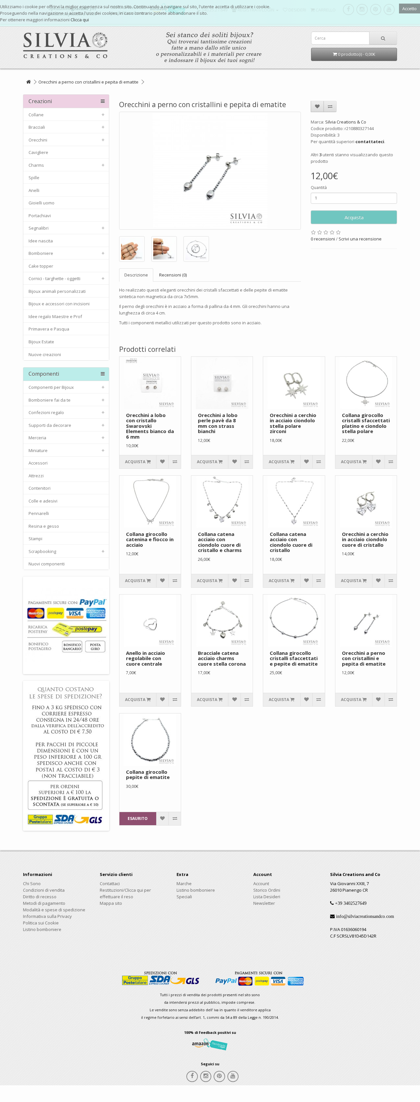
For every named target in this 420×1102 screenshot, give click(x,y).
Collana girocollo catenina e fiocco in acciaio (150, 539)
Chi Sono (32, 883)
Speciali (184, 897)
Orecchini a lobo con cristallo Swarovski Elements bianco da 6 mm (150, 426)
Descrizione (136, 275)
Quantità (319, 187)
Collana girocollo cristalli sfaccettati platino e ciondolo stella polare (366, 423)
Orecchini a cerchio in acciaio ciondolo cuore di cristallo (365, 539)
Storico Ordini (266, 890)
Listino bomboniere (42, 929)
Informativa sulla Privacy (47, 916)
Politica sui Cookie (41, 923)
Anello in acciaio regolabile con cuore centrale (145, 658)
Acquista (354, 217)
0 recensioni (323, 239)
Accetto (409, 8)
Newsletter (264, 903)
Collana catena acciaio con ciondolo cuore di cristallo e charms (220, 542)
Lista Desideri (266, 897)
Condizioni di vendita (44, 890)
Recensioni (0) (173, 275)
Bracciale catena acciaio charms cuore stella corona (222, 658)
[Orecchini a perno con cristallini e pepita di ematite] (210, 171)
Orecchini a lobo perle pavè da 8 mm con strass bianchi (218, 423)
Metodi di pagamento (44, 903)
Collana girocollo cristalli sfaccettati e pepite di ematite (294, 658)
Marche (184, 883)
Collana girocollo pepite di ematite (148, 775)
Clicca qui (80, 20)
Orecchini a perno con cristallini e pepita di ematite (88, 82)
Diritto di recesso (39, 897)
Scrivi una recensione (360, 239)
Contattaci (110, 883)
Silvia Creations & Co (345, 122)
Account (261, 883)
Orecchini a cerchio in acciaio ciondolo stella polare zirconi (293, 423)
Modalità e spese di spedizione (54, 910)
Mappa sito (111, 903)
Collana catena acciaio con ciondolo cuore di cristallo (291, 542)
